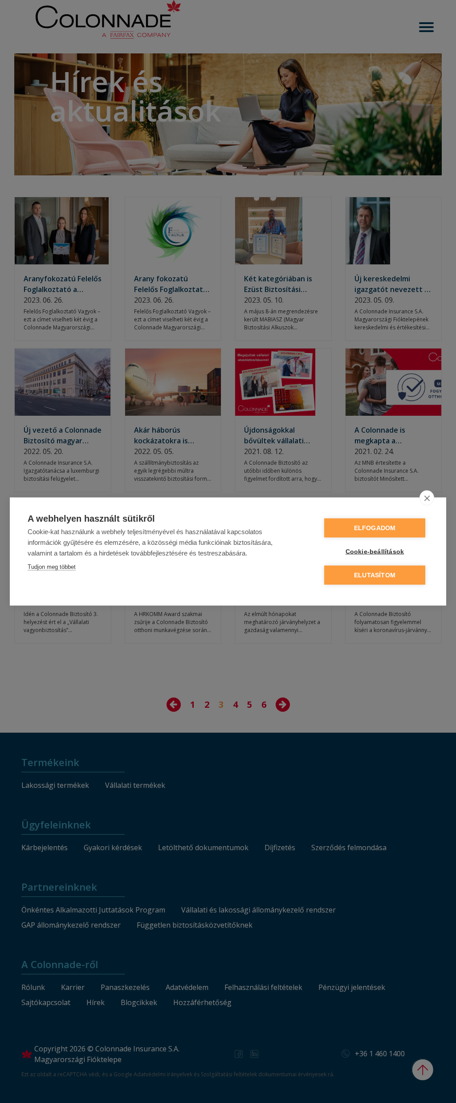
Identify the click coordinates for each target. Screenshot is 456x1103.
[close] (426, 498)
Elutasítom (374, 575)
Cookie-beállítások (375, 551)
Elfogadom (375, 528)
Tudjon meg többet (52, 567)
